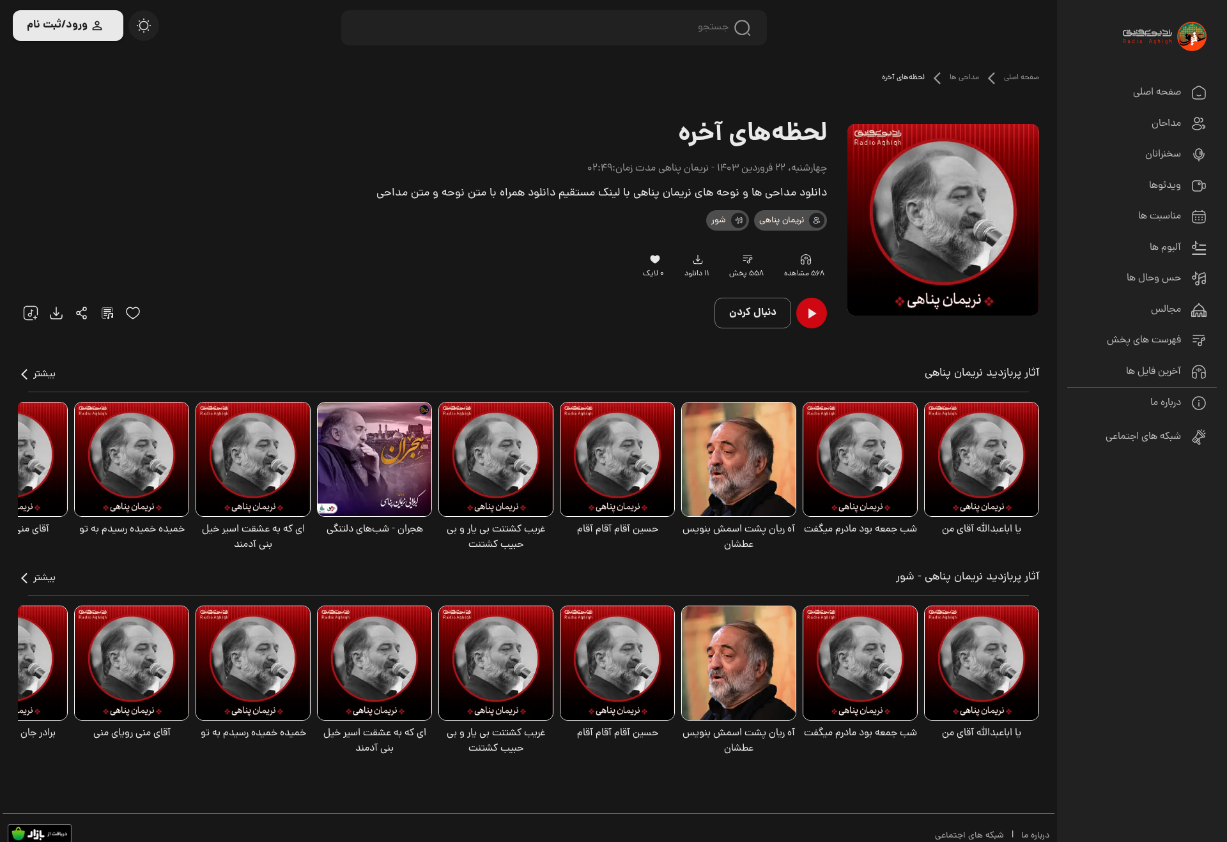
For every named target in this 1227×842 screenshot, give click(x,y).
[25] (107, 313)
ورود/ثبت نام (57, 25)
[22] (30, 313)
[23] (698, 259)
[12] (738, 220)
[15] (133, 313)
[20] (143, 25)
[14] (748, 259)
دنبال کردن (752, 313)
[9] (805, 259)
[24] (82, 313)
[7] (816, 220)
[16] (654, 259)
